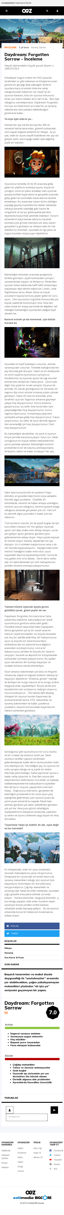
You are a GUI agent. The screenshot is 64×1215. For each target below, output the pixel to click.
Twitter (57, 1155)
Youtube (58, 1159)
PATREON (26, 3)
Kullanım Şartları (5, 1157)
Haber (20, 1148)
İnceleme (22, 1152)
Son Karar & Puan (14, 957)
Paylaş (14, 926)
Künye (4, 1162)
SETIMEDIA (17, 3)
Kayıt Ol (37, 1152)
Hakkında (5, 1150)
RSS (55, 1168)
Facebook (58, 1150)
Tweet (14, 933)
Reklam (5, 1167)
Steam (57, 1164)
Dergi (20, 1166)
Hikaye (8, 948)
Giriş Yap (37, 1148)
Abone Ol (37, 1157)
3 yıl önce (25, 47)
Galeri (20, 1161)
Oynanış (8, 953)
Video (20, 1157)
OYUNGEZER (7, 3)
